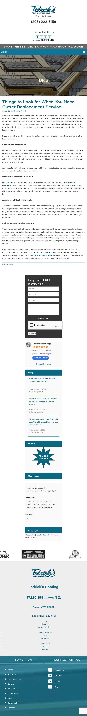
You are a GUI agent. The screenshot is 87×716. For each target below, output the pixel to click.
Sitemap (45, 649)
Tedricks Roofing (41, 343)
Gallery (45, 635)
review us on (39, 357)
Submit (32, 333)
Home (45, 621)
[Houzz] (45, 37)
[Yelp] (49, 37)
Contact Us (45, 643)
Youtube (58, 675)
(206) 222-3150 (43, 21)
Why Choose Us (31, 484)
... (27, 517)
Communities (13, 703)
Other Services (45, 627)
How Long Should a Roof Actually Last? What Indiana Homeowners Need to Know (43, 422)
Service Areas (45, 632)
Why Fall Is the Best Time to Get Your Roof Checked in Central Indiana (43, 401)
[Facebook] (37, 37)
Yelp (56, 686)
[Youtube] (41, 37)
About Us (45, 624)
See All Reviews (43, 364)
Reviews (45, 638)
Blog (11, 264)
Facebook (59, 669)
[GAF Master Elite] (30, 558)
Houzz (57, 681)
